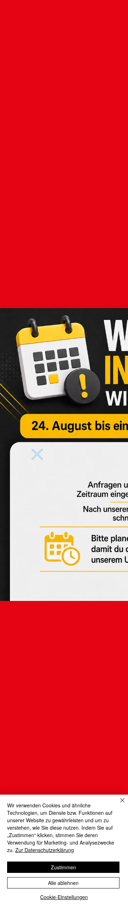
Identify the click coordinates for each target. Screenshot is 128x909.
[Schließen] (118, 804)
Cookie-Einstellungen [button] (64, 897)
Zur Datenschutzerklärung (44, 849)
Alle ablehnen (63, 882)
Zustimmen (63, 867)
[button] (37, 454)
